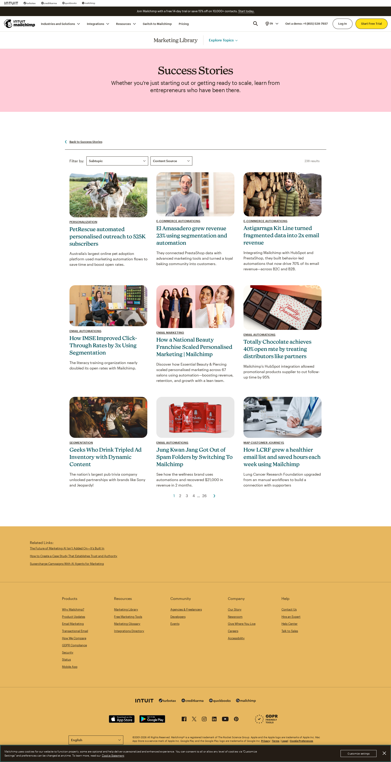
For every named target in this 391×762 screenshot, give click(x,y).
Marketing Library (176, 40)
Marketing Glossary (127, 623)
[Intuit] (11, 3)
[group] (271, 23)
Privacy (265, 740)
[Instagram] (204, 720)
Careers (233, 631)
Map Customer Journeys (263, 442)
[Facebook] (184, 720)
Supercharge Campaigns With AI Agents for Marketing (67, 564)
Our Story (234, 609)
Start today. (246, 11)
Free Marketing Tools (128, 616)
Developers (178, 616)
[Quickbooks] (69, 3)
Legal (284, 740)
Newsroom (235, 616)
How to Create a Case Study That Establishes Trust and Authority (73, 556)
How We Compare (74, 638)
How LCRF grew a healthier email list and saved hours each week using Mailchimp (282, 456)
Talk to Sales (289, 631)
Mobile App (69, 667)
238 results (312, 161)
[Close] (384, 753)
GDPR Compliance (74, 645)
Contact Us (289, 609)
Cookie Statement (113, 755)
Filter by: (76, 161)
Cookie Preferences (301, 740)
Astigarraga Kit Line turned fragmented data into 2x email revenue (281, 235)
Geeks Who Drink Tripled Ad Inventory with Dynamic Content (105, 456)
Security (67, 652)
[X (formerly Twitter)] (194, 720)
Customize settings (359, 753)
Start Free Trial (371, 23)
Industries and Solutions (58, 23)
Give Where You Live (241, 623)
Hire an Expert (290, 616)
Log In (342, 23)
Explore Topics (221, 40)
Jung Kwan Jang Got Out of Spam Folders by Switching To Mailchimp (194, 456)
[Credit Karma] (49, 3)
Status (66, 659)
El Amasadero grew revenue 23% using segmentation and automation (191, 235)
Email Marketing (170, 332)
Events (174, 623)
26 (204, 496)
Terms (275, 740)
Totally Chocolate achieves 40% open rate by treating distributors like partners (277, 348)
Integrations (95, 23)
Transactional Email (75, 631)
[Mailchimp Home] (20, 23)
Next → (214, 495)
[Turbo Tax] (30, 3)
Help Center (289, 623)
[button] (271, 23)
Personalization (83, 222)
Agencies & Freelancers (186, 609)
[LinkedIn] (214, 720)
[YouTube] (225, 720)
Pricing (184, 23)
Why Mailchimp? (73, 609)
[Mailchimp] (88, 3)
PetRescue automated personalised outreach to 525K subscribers (107, 236)
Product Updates (73, 616)
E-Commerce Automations (178, 221)
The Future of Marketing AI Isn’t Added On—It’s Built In (67, 548)
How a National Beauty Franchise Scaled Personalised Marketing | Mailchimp (194, 346)
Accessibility (236, 638)
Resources (123, 23)
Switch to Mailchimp (157, 23)
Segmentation (81, 442)
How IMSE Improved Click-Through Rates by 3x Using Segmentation (103, 345)
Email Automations (85, 331)
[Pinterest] (236, 720)
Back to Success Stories (85, 142)
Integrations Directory (129, 631)
